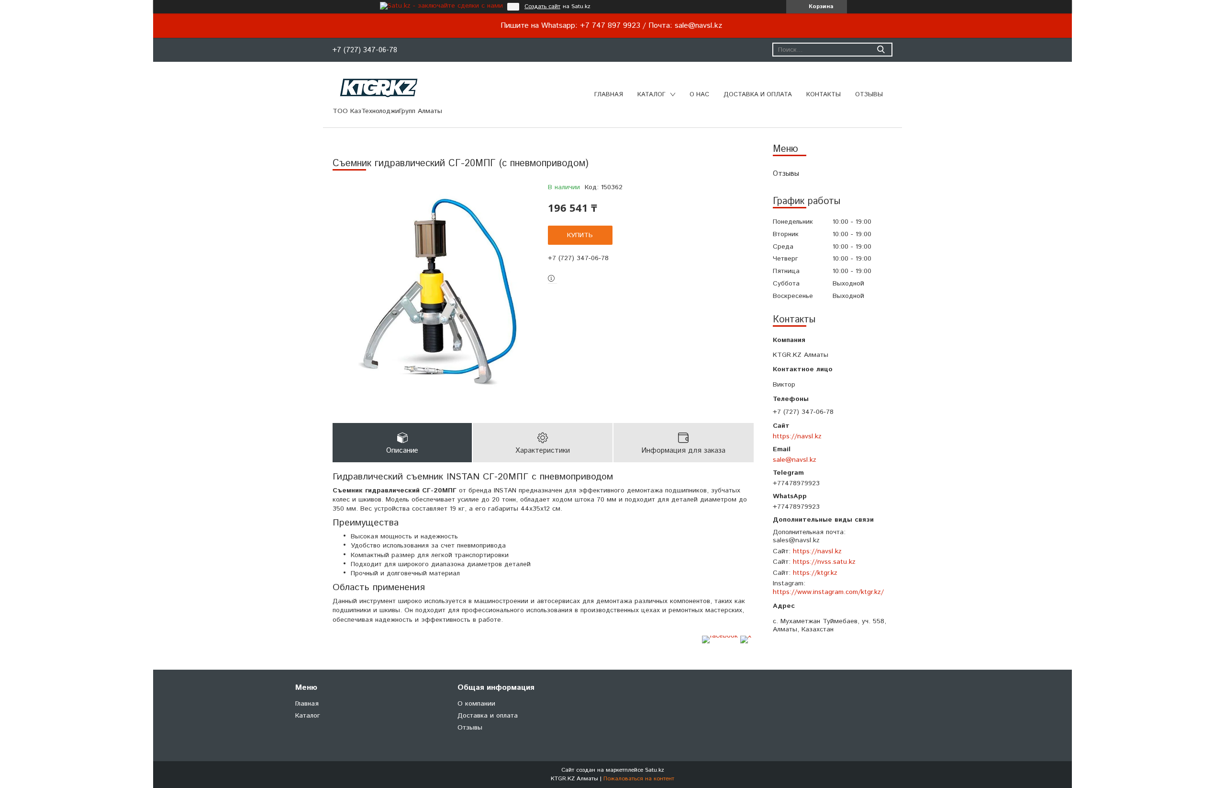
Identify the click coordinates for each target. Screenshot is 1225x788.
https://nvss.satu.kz (824, 562)
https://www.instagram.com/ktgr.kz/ (828, 592)
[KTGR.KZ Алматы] (379, 87)
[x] (745, 635)
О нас (699, 94)
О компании (476, 703)
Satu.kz (654, 770)
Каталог (651, 94)
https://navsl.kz (797, 436)
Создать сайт (542, 6)
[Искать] (880, 50)
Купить (580, 235)
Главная (608, 94)
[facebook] (720, 635)
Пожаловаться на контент (638, 779)
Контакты (823, 94)
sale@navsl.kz (794, 459)
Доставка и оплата (758, 94)
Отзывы (869, 94)
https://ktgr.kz (815, 573)
